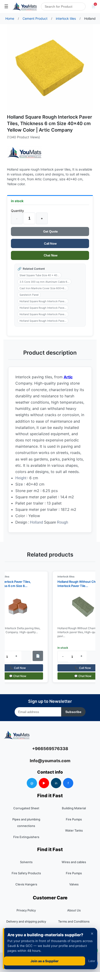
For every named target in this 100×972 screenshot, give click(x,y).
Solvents (26, 862)
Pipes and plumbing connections (26, 822)
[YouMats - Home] (24, 152)
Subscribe (73, 712)
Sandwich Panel (29, 294)
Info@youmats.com (50, 760)
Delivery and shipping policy (26, 921)
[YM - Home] (24, 6)
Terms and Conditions (74, 921)
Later (91, 961)
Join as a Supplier (44, 961)
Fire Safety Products (26, 873)
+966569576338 (50, 748)
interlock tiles (63, 576)
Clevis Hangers (26, 884)
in (56, 783)
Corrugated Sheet (26, 808)
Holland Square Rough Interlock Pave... (43, 301)
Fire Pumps (74, 819)
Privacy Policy (26, 910)
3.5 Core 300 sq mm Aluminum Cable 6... (44, 281)
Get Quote (50, 231)
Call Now (50, 243)
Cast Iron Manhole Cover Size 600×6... (43, 288)
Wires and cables (74, 862)
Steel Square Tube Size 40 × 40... (39, 275)
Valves (74, 884)
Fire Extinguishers (26, 837)
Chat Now (50, 255)
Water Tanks (74, 830)
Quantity (17, 211)
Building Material (74, 808)
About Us (74, 910)
